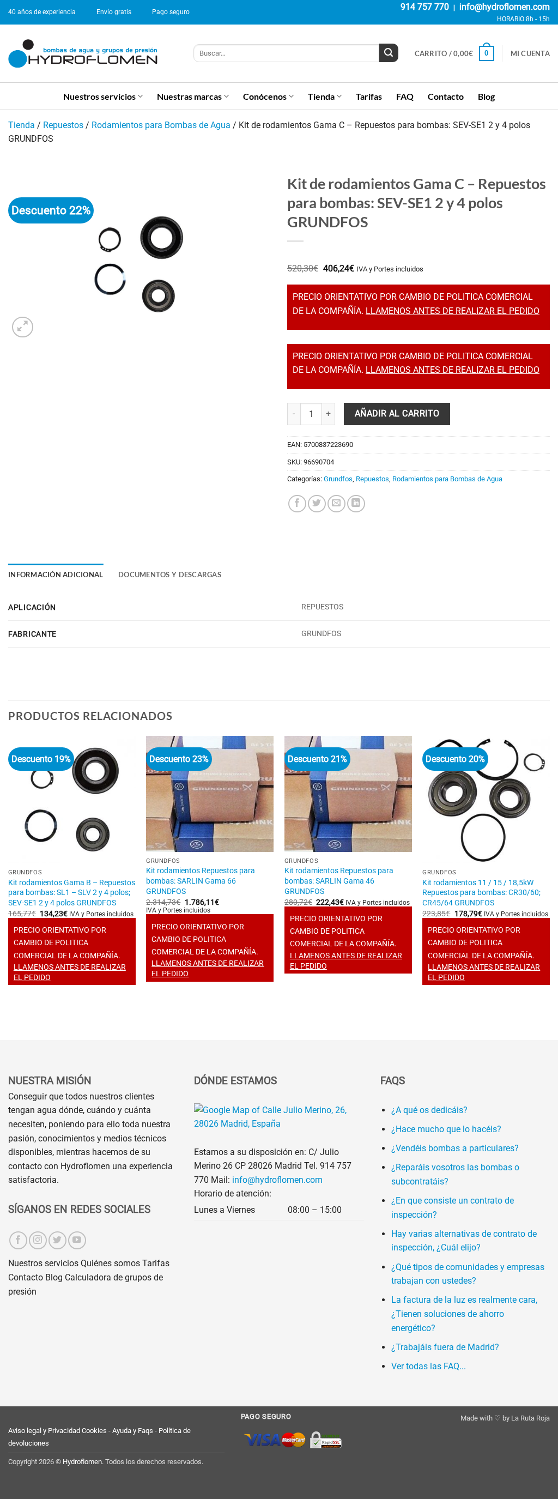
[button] (454, 53)
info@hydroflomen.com (504, 7)
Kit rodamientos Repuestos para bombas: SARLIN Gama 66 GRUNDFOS (200, 881)
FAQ (405, 96)
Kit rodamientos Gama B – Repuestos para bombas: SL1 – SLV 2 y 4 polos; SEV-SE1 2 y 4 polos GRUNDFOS (71, 893)
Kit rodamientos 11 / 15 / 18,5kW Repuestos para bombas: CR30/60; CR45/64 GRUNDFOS (481, 893)
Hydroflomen (82, 1462)
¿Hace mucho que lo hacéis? (446, 1129)
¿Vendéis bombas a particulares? (455, 1148)
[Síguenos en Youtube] (77, 1240)
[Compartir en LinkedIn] (356, 504)
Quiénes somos (110, 1263)
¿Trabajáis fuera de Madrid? (445, 1347)
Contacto (446, 96)
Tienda (321, 96)
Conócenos (265, 96)
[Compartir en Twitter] (317, 504)
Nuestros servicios (99, 96)
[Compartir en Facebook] (297, 504)
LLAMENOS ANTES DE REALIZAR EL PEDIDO (452, 311)
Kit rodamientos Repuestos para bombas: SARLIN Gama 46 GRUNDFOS (338, 881)
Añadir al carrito (397, 414)
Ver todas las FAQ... (428, 1366)
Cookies (94, 1431)
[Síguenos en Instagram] (38, 1240)
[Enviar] (388, 53)
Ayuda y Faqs (132, 1431)
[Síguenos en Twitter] (57, 1240)
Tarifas (369, 96)
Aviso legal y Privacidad (44, 1431)
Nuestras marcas (189, 96)
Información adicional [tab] (55, 574)
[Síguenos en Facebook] (18, 1240)
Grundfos (338, 479)
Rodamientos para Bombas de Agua (161, 125)
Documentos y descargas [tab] (169, 574)
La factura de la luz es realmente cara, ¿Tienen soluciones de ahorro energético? (464, 1314)
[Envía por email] (336, 504)
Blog (486, 96)
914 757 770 (425, 7)
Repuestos (63, 125)
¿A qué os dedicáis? (429, 1110)
